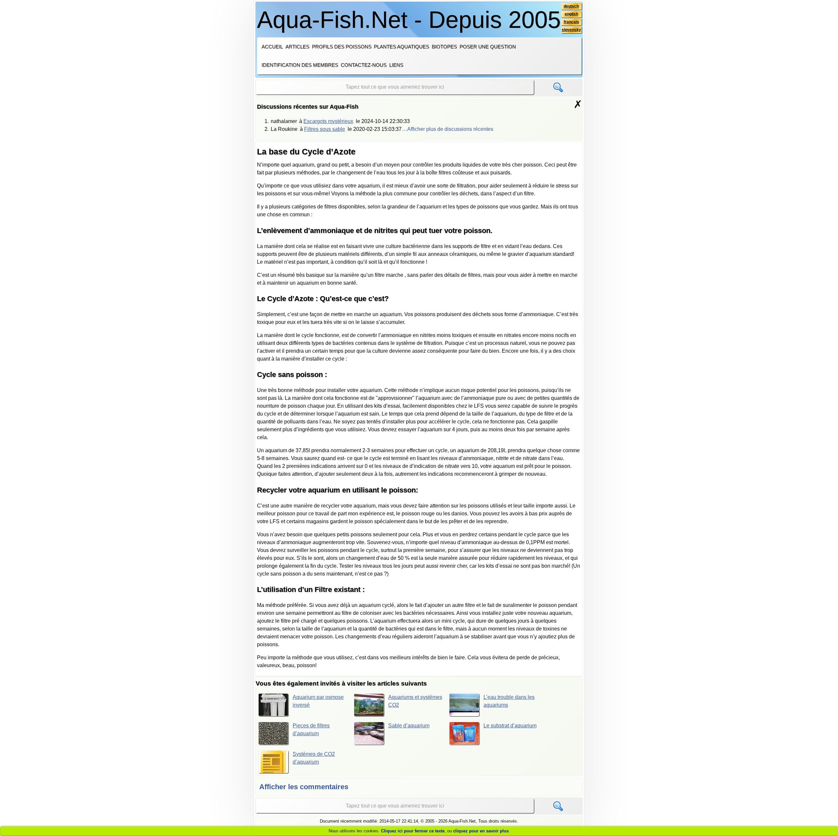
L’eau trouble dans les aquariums (509, 701)
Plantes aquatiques (401, 46)
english (571, 14)
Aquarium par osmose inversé (318, 701)
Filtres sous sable (324, 129)
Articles (297, 46)
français (571, 22)
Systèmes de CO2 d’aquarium (314, 758)
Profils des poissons (342, 46)
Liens (396, 65)
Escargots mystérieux (328, 121)
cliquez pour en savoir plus (481, 830)
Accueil (272, 46)
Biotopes (444, 46)
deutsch (571, 6)
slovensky (571, 29)
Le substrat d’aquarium (510, 725)
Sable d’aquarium (408, 725)
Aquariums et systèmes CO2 (415, 701)
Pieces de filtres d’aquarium (311, 729)
